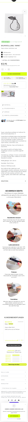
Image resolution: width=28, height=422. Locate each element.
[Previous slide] (2, 333)
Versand (11, 65)
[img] (8, 322)
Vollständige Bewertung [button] (11, 340)
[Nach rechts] (25, 36)
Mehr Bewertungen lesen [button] (14, 345)
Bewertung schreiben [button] (14, 364)
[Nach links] (21, 36)
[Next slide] (26, 333)
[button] (14, 85)
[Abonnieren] (26, 388)
